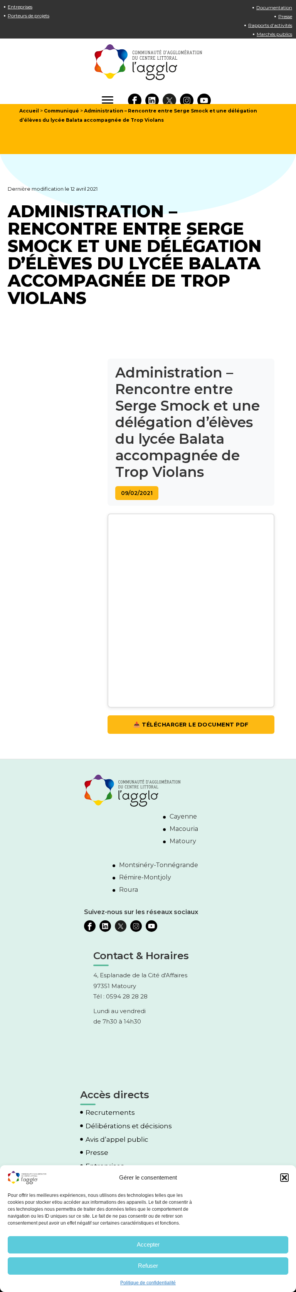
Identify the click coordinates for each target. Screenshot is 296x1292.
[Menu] (107, 100)
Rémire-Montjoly (145, 877)
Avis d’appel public (117, 1139)
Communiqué (61, 111)
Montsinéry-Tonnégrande (158, 865)
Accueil (29, 111)
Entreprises (20, 7)
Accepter (148, 1244)
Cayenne (183, 816)
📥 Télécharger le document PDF (191, 724)
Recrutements (110, 1112)
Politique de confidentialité (148, 1282)
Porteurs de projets (28, 15)
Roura (128, 889)
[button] (284, 1177)
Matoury (183, 841)
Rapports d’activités (270, 25)
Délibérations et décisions (129, 1126)
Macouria (184, 828)
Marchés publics (274, 34)
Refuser (148, 1265)
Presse (285, 16)
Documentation (274, 7)
